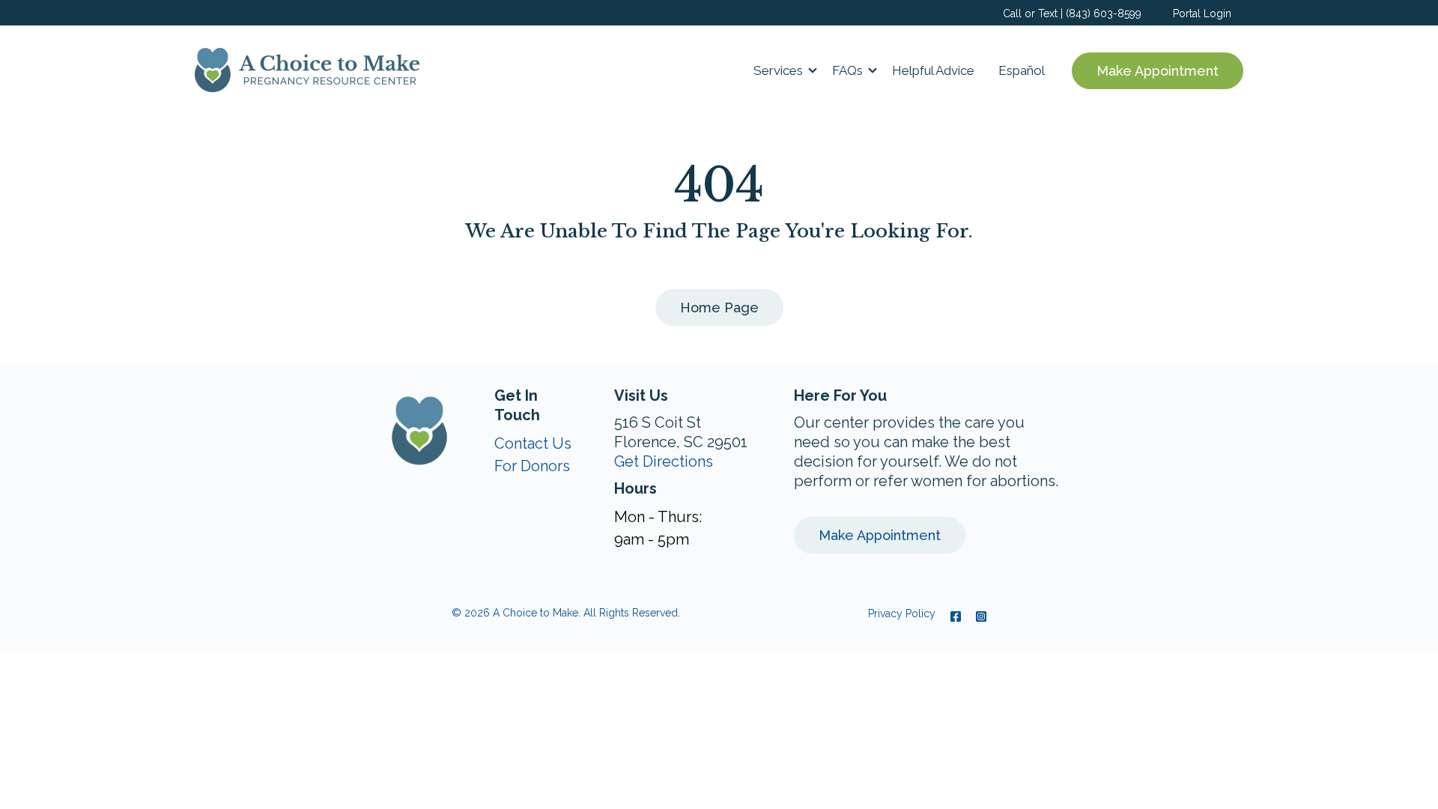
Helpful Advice (933, 70)
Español (1021, 70)
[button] (780, 70)
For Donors (532, 466)
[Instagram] (977, 616)
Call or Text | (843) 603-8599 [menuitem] (1072, 13)
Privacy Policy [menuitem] (901, 613)
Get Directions (663, 461)
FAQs (847, 70)
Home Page (719, 307)
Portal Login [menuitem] (1202, 13)
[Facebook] (955, 616)
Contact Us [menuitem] (532, 443)
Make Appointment (1157, 71)
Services (778, 70)
